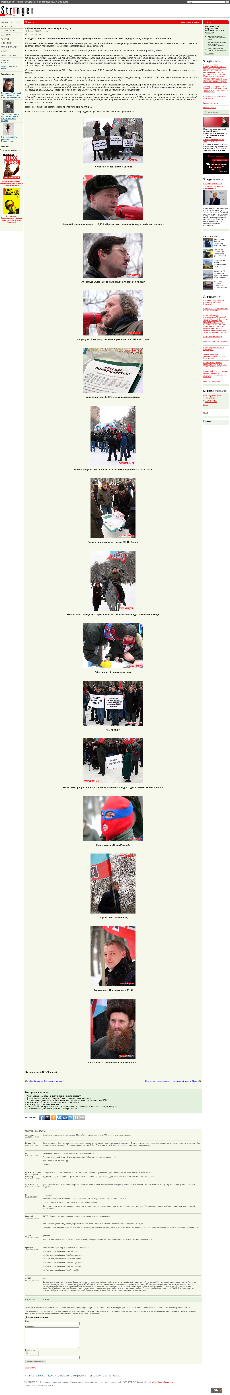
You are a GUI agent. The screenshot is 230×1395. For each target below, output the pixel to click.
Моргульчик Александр (213, 395)
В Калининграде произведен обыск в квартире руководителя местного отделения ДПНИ (67, 1100)
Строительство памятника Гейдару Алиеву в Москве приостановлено (59, 1098)
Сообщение (29, 1326)
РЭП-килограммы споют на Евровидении (9, 139)
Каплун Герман (210, 397)
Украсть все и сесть (210, 103)
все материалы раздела (190, 22)
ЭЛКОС (51, 1385)
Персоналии (95, 1376)
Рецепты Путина (209, 108)
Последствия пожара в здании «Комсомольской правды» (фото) (171, 1081)
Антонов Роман (210, 400)
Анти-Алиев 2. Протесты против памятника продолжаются (54, 1102)
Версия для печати (35, 34)
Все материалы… (212, 112)
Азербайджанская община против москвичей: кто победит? (54, 1096)
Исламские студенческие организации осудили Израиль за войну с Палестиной (215, 364)
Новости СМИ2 (30, 1368)
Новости (52, 1376)
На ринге (28, 1376)
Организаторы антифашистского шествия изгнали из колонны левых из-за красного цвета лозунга (72, 1107)
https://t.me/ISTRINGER (213, 140)
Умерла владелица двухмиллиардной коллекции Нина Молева (214, 356)
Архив (3, 68)
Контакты (4, 62)
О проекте (5, 60)
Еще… (205, 405)
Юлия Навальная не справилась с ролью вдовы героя (213, 186)
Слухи (74, 1376)
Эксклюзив (63, 1376)
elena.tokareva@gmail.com (162, 1382)
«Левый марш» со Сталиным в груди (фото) (46, 1081)
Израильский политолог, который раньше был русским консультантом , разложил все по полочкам (215, 374)
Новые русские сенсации (212, 337)
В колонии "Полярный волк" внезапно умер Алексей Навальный (213, 302)
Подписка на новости (9, 66)
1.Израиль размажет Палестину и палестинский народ (217, 37)
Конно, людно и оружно (212, 381)
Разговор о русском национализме (43, 1104)
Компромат (40, 1376)
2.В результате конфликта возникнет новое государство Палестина (217, 44)
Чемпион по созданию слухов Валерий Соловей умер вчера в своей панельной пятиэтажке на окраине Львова (215, 89)
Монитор (82, 1376)
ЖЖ (205, 142)
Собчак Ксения (210, 398)
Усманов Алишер (211, 402)
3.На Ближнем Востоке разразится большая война (217, 49)
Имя (27, 1321)
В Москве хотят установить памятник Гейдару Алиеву (52, 1109)
